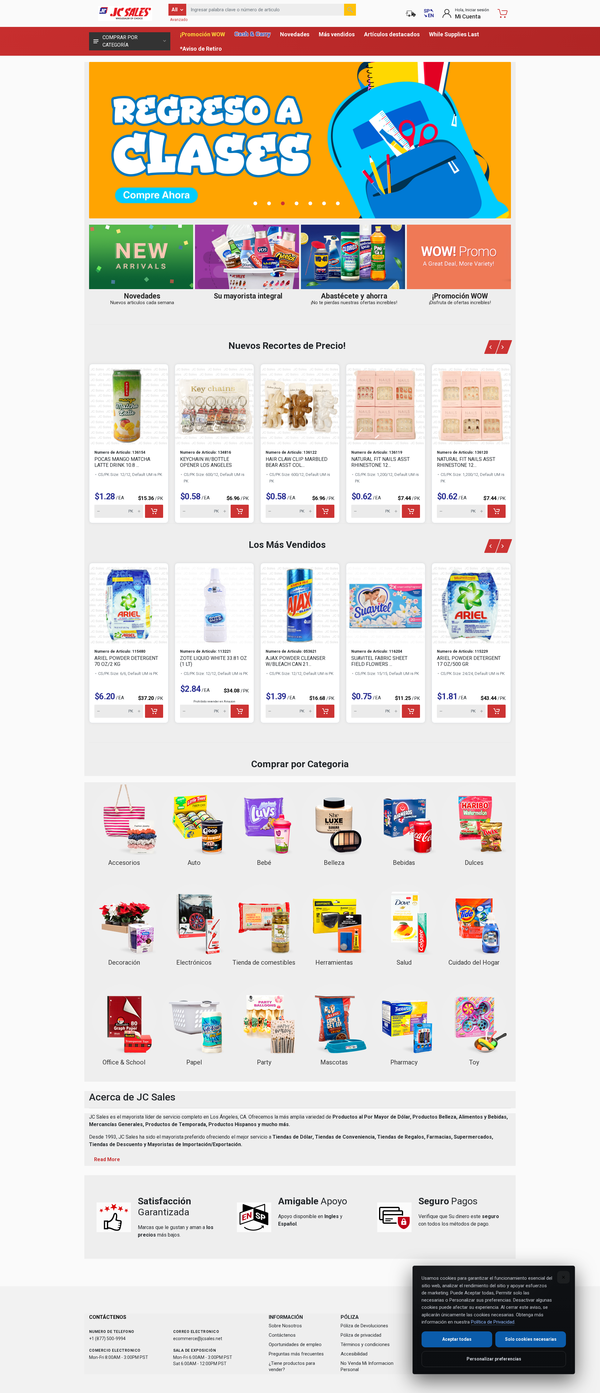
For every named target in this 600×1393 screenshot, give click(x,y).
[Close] (563, 1277)
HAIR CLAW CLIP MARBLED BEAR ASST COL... (297, 462)
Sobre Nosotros (285, 1326)
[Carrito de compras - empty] (502, 13)
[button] (259, 203)
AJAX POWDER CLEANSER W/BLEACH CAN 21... (295, 661)
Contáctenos (282, 1335)
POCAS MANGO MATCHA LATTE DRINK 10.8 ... (122, 462)
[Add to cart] (154, 511)
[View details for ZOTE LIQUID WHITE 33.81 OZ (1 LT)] (214, 603)
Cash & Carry (252, 34)
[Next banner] (504, 347)
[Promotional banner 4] (300, 140)
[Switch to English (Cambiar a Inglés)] (428, 13)
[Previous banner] (492, 347)
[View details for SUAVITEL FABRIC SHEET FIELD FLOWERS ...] (385, 603)
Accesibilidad (354, 1354)
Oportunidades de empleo (295, 1344)
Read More (107, 1159)
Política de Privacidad (492, 1322)
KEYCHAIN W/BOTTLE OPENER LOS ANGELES (206, 462)
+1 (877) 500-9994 (107, 1338)
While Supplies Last (454, 34)
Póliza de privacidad (361, 1335)
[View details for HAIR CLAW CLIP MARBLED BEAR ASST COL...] (300, 404)
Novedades (294, 34)
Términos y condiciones (365, 1344)
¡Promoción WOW (202, 34)
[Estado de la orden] (410, 13)
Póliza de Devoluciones (364, 1326)
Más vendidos (337, 34)
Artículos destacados (392, 34)
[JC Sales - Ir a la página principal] (125, 13)
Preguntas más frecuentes (296, 1354)
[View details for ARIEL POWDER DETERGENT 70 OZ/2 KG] (128, 603)
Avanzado (179, 20)
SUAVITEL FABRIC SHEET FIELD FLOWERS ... (379, 661)
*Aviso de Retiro (201, 48)
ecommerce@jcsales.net (197, 1338)
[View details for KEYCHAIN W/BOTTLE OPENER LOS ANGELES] (214, 404)
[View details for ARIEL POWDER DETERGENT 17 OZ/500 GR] (471, 603)
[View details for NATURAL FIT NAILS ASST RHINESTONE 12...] (385, 404)
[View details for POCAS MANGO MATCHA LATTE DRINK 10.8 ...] (128, 404)
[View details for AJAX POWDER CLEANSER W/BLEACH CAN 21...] (300, 603)
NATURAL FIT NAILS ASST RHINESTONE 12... (380, 462)
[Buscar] (350, 10)
